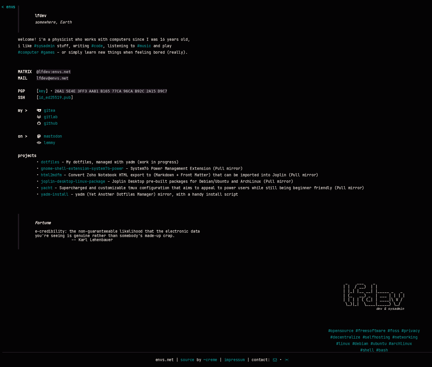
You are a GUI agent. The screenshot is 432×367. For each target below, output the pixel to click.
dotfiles (50, 162)
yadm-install (54, 194)
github (51, 123)
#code (97, 45)
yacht (46, 187)
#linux (343, 343)
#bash (382, 350)
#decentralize (345, 337)
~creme (210, 359)
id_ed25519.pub (55, 97)
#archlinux (400, 343)
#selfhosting (376, 337)
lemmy (49, 142)
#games (48, 52)
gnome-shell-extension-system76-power (82, 168)
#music (144, 45)
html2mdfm (51, 174)
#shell (367, 350)
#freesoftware (370, 330)
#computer (28, 52)
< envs (8, 6)
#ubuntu (379, 343)
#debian (360, 343)
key (42, 91)
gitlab (51, 116)
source (187, 359)
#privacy (410, 330)
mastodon (53, 136)
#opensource (341, 330)
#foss (393, 330)
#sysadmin (44, 45)
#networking (405, 337)
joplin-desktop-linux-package (73, 181)
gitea (49, 110)
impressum (234, 359)
